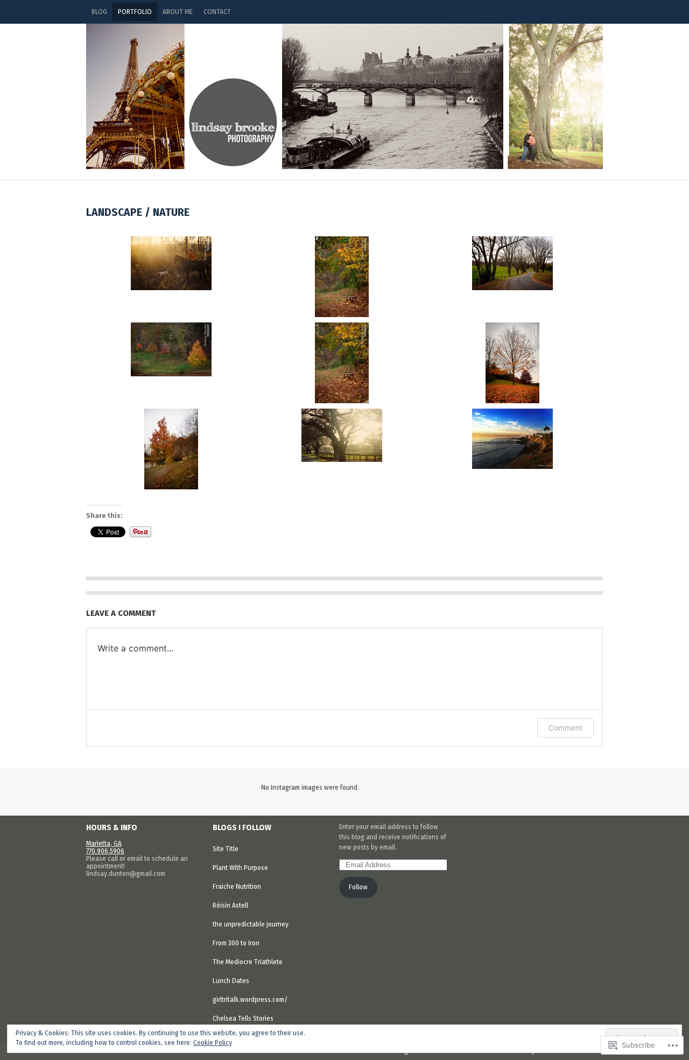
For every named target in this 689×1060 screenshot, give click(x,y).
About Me (178, 12)
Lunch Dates (231, 981)
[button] (171, 263)
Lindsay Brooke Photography (344, 96)
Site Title (225, 849)
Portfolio (135, 12)
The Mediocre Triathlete (248, 962)
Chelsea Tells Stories (243, 1018)
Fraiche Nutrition (237, 886)
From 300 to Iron (236, 943)
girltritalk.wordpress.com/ (250, 999)
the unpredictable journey (251, 924)
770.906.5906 (105, 851)
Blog (99, 12)
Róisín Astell (230, 905)
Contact (217, 12)
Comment (565, 727)
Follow (358, 887)
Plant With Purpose (240, 868)
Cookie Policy (212, 1043)
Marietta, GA (104, 843)
